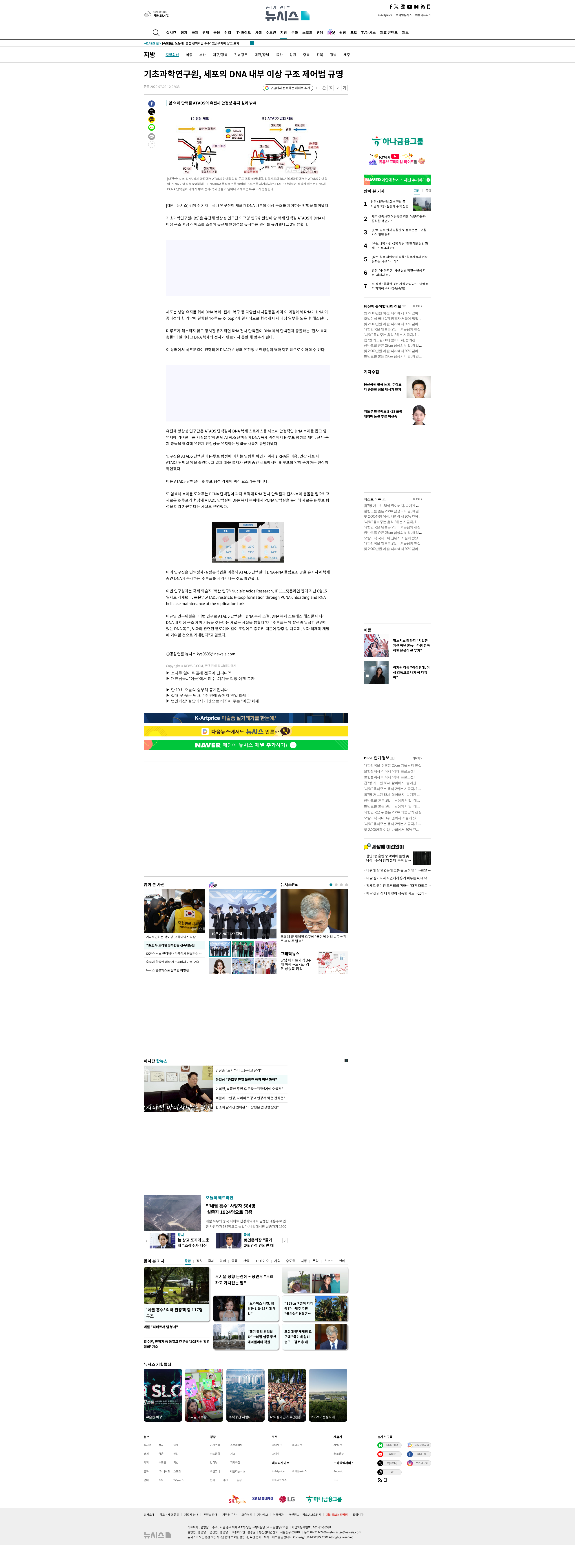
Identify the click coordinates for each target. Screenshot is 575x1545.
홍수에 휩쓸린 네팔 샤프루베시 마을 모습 (172, 962)
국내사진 (277, 1445)
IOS (336, 1480)
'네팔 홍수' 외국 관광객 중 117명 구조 (174, 1313)
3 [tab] (341, 884)
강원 (293, 54)
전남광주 (241, 54)
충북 (306, 54)
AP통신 (338, 1445)
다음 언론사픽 (422, 1445)
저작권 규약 (229, 1514)
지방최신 (172, 54)
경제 (205, 32)
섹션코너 (215, 1471)
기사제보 (262, 1514)
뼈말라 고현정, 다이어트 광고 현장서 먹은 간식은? (250, 1097)
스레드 (392, 1472)
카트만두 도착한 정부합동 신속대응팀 (170, 945)
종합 (188, 1260)
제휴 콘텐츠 (389, 32)
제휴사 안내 (191, 1514)
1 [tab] (331, 884)
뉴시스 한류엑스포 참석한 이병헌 (167, 970)
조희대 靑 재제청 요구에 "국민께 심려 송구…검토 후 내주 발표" (313, 939)
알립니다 (358, 1514)
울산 (279, 54)
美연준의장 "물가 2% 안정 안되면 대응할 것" (259, 1245)
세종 (189, 54)
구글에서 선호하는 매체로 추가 (290, 88)
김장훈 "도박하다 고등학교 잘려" (239, 1070)
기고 (232, 1454)
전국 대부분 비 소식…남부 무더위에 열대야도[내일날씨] (189, 43)
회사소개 (149, 1514)
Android (338, 1471)
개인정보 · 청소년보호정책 (305, 1514)
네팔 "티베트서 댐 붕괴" (161, 1326)
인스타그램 (421, 1463)
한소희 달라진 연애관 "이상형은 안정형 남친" (247, 1107)
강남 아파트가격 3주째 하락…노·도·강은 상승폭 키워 (296, 964)
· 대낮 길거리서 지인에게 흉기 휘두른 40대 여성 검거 (397, 878)
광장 (342, 32)
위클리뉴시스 (423, 15)
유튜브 (392, 1454)
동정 (239, 1480)
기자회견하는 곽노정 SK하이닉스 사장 (171, 937)
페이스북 (421, 1454)
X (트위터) (392, 1463)
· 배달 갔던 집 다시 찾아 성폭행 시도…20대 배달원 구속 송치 (397, 893)
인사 (212, 1480)
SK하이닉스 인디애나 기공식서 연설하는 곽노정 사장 (175, 953)
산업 (227, 32)
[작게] (338, 88)
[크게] (344, 88)
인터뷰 (213, 1462)
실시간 (171, 32)
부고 (225, 1480)
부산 (202, 54)
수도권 (271, 32)
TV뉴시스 (368, 32)
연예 (319, 32)
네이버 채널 (392, 1445)
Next (285, 1240)
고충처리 (246, 1514)
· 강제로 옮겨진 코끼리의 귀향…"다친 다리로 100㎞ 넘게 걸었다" (397, 885)
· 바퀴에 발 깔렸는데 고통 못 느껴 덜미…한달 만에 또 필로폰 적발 (397, 870)
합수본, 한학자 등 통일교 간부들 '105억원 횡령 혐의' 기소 (177, 1344)
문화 (294, 32)
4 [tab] (346, 884)
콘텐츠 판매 (210, 1514)
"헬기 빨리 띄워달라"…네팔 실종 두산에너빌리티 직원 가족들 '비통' (262, 1337)
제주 (346, 54)
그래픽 (275, 1454)
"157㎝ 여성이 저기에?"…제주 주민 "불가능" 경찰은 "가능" (298, 1308)
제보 (405, 32)
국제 (195, 32)
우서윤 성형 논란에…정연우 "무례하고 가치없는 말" (244, 1279)
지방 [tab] (417, 190)
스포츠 (307, 32)
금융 (216, 32)
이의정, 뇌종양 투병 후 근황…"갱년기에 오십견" (249, 1088)
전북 (319, 54)
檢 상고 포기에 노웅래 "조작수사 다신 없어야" (193, 1245)
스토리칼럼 (236, 1445)
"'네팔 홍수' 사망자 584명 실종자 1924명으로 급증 (230, 1208)
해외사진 (297, 1445)
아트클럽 (215, 1454)
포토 (353, 32)
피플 (368, 630)
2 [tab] (336, 884)
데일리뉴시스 (237, 1471)
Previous (146, 1240)
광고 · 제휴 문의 (169, 1514)
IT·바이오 (243, 32)
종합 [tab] (428, 190)
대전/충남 (261, 54)
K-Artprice (385, 15)
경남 (333, 54)
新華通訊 (339, 1454)
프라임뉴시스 (404, 15)
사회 (258, 32)
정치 (184, 32)
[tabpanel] (314, 917)
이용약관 (278, 1514)
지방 (283, 32)
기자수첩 (371, 372)
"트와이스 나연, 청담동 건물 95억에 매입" (262, 1308)
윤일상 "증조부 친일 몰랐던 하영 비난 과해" (246, 1079)
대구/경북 (220, 54)
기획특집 (235, 1462)
